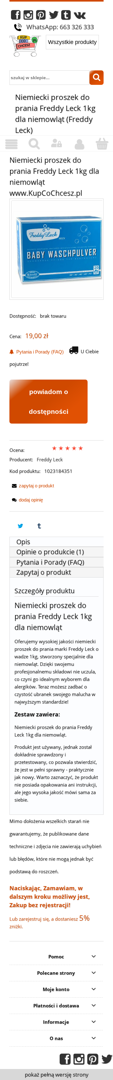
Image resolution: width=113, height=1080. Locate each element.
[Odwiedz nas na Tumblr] (66, 16)
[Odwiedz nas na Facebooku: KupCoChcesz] (15, 16)
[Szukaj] (96, 77)
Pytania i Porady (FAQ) (39, 351)
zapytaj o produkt (36, 485)
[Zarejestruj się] (79, 144)
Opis (23, 541)
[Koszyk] (101, 144)
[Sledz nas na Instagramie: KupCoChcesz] (28, 16)
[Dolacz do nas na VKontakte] (80, 16)
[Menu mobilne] (11, 144)
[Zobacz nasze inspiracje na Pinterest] (41, 16)
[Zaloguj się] (56, 143)
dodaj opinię (31, 499)
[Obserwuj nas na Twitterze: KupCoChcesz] (54, 16)
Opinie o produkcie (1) (50, 551)
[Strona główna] (25, 46)
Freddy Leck (50, 459)
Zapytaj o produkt (43, 572)
